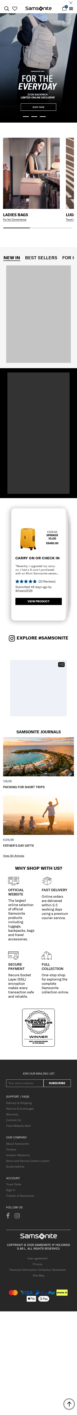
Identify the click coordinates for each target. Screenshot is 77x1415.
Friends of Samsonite (20, 1196)
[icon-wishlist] (14, 8)
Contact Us (13, 1120)
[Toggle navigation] (71, 8)
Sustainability (15, 1166)
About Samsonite (17, 1144)
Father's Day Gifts (18, 846)
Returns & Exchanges (20, 1108)
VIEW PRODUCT (38, 601)
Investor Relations (18, 1155)
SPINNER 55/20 (52, 537)
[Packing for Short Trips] (38, 756)
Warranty (12, 1114)
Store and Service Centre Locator (27, 1161)
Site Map (38, 1275)
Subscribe (57, 1083)
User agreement (37, 1258)
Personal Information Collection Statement (37, 1270)
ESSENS (52, 532)
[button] (26, 116)
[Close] (71, 2)
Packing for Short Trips (24, 787)
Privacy (37, 1264)
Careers (11, 1149)
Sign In (10, 1190)
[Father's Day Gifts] (38, 815)
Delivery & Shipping (19, 1103)
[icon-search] (6, 8)
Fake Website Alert (18, 1126)
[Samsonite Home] (38, 9)
